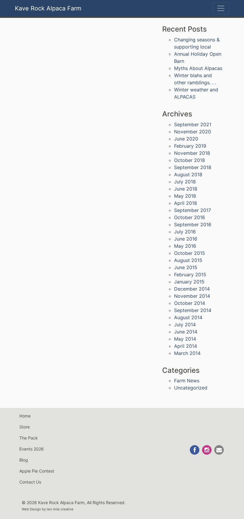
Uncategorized (190, 388)
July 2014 (185, 325)
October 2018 (189, 160)
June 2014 (185, 332)
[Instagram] (207, 449)
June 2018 (185, 189)
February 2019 (190, 146)
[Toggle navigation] (220, 8)
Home (25, 415)
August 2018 (188, 174)
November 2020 (192, 132)
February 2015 (190, 275)
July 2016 (185, 232)
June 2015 (185, 267)
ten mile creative (60, 509)
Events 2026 (31, 448)
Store (24, 426)
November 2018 (192, 153)
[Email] (219, 449)
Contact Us (30, 481)
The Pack (28, 437)
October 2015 (189, 253)
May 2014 (185, 339)
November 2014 (192, 296)
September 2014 (192, 310)
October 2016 (189, 217)
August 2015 (188, 260)
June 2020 (186, 139)
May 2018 (185, 196)
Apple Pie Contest (36, 470)
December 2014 (192, 289)
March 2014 (187, 353)
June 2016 (185, 239)
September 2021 (192, 124)
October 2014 (189, 303)
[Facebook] (195, 449)
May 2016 (185, 246)
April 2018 (185, 203)
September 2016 (192, 224)
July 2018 (185, 182)
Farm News (186, 381)
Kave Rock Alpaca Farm (48, 8)
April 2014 (185, 346)
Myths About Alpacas (198, 68)
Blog (23, 459)
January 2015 (189, 282)
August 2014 (188, 317)
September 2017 (192, 210)
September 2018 (192, 167)
